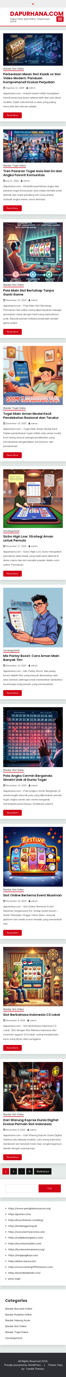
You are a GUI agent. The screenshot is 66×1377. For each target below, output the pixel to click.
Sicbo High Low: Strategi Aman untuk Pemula (28, 538)
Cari (50, 1188)
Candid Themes (35, 1368)
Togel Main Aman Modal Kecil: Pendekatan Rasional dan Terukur (31, 415)
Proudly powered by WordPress (22, 1364)
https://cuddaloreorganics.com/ (25, 1237)
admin (32, 87)
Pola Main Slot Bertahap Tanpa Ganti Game (28, 292)
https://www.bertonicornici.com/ (26, 1231)
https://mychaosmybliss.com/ (24, 1243)
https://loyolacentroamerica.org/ (26, 1249)
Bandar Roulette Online (18, 1314)
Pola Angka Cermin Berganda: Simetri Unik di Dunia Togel (28, 777)
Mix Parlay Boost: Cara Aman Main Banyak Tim (31, 658)
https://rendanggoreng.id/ (22, 1225)
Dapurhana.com (37, 14)
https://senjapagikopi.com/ (23, 1255)
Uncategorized (11, 530)
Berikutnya (43, 1171)
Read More (12, 115)
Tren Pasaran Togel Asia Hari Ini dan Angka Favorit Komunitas (32, 173)
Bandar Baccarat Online (18, 1308)
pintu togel (14, 1278)
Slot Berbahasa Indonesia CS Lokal (31, 1014)
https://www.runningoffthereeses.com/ (30, 1266)
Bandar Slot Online (13, 68)
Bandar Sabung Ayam (17, 1320)
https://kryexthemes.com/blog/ (25, 1220)
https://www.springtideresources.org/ (29, 1208)
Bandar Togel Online (14, 165)
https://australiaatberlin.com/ (24, 1272)
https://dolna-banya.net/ (22, 1261)
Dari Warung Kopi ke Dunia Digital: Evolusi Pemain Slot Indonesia (31, 1122)
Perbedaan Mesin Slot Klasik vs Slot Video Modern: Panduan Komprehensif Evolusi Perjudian (32, 78)
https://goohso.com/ (19, 1214)
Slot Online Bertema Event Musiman (32, 895)
